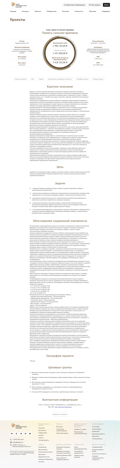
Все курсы (59, 426)
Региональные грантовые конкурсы (80, 432)
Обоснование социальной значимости (60, 79)
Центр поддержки (98, 424)
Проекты (38, 11)
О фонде (13, 11)
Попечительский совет (45, 452)
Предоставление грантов (43, 424)
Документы (95, 436)
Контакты (41, 461)
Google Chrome (14, 454)
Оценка (40, 437)
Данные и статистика (98, 444)
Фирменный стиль (44, 457)
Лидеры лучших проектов (79, 456)
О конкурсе (95, 426)
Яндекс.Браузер (29, 453)
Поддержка (106, 11)
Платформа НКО (97, 447)
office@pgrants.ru (17, 442)
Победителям (51, 11)
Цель (32, 79)
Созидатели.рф (79, 444)
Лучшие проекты (43, 440)
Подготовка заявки (62, 433)
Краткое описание (20, 79)
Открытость (79, 11)
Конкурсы (25, 11)
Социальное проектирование (61, 430)
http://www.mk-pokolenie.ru (63, 407)
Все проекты (42, 430)
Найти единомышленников (80, 448)
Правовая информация (45, 459)
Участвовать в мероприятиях (78, 452)
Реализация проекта (98, 434)
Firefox (24, 454)
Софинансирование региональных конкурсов (80, 425)
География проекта (82, 79)
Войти (106, 5)
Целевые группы (98, 79)
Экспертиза (95, 431)
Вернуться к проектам (60, 414)
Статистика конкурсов (99, 454)
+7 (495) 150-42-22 (18, 439)
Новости (41, 435)
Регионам (65, 11)
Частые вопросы (97, 439)
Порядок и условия (80, 429)
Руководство (42, 447)
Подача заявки (96, 429)
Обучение (92, 11)
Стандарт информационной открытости (97, 457)
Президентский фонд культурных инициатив (63, 452)
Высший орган (42, 449)
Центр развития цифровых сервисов (62, 458)
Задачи (41, 79)
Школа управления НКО (63, 455)
